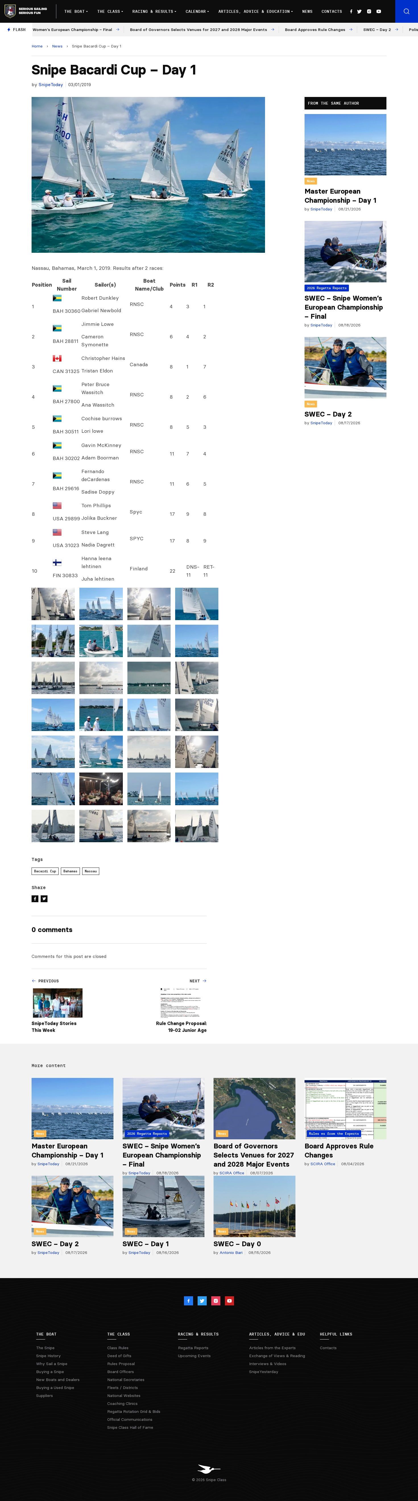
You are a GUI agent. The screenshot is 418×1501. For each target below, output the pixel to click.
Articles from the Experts (272, 1347)
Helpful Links (336, 1334)
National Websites (123, 1395)
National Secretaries (125, 1379)
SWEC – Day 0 (237, 1244)
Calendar (196, 11)
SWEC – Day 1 (146, 1244)
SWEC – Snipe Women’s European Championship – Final (344, 307)
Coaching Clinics (122, 1403)
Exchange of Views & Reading (277, 1355)
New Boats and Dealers (58, 1379)
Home (37, 46)
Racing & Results (153, 11)
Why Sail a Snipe (51, 1363)
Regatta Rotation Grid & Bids (133, 1411)
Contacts (332, 11)
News (307, 11)
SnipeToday (51, 84)
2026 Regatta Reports (327, 288)
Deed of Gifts (119, 1355)
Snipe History (48, 1355)
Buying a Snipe (50, 1371)
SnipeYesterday (263, 1371)
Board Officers (120, 1371)
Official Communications (129, 1419)
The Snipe (45, 1347)
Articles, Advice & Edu (277, 1334)
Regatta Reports (193, 1347)
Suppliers (44, 1395)
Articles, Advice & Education (254, 11)
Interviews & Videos (267, 1363)
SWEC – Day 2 (328, 414)
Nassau (91, 871)
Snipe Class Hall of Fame (130, 1427)
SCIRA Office (231, 1172)
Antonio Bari (230, 1252)
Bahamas (70, 871)
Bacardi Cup (45, 871)
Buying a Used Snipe (55, 1387)
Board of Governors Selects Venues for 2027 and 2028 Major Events (254, 1155)
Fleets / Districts (122, 1387)
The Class (108, 11)
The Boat (74, 11)
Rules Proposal (121, 1363)
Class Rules (118, 1347)
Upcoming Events (194, 1355)
